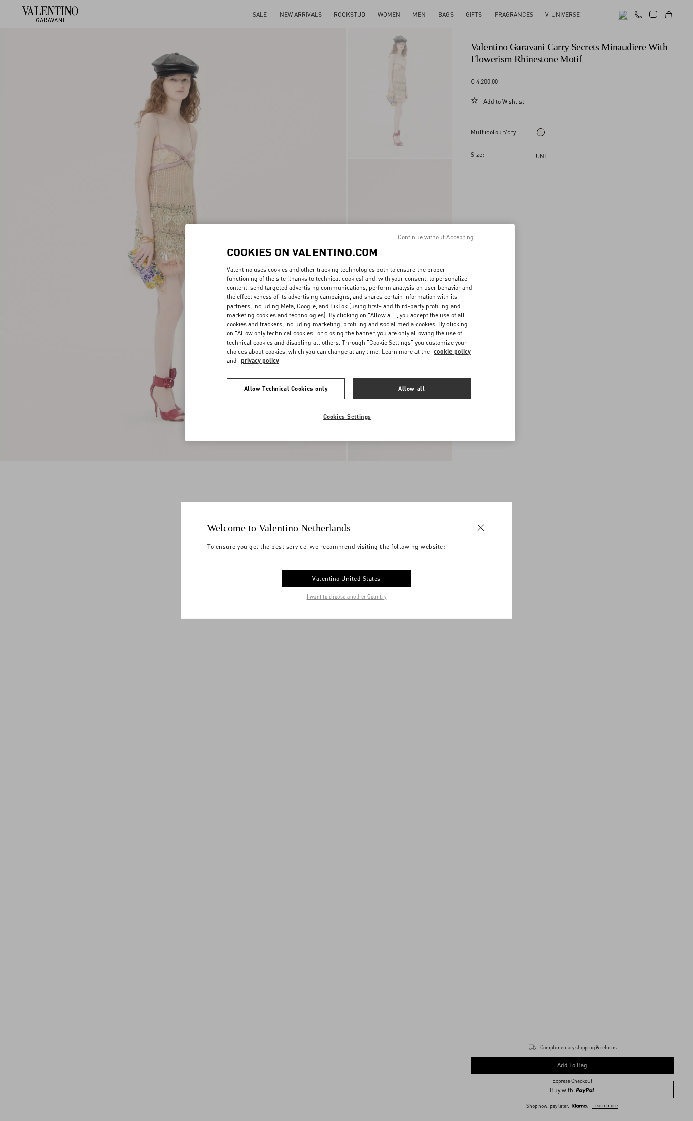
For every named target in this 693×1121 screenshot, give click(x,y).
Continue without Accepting (436, 237)
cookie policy (452, 351)
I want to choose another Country (347, 596)
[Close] (481, 527)
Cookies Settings (347, 416)
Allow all (411, 388)
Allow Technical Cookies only (286, 388)
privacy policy (260, 360)
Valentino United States (346, 578)
